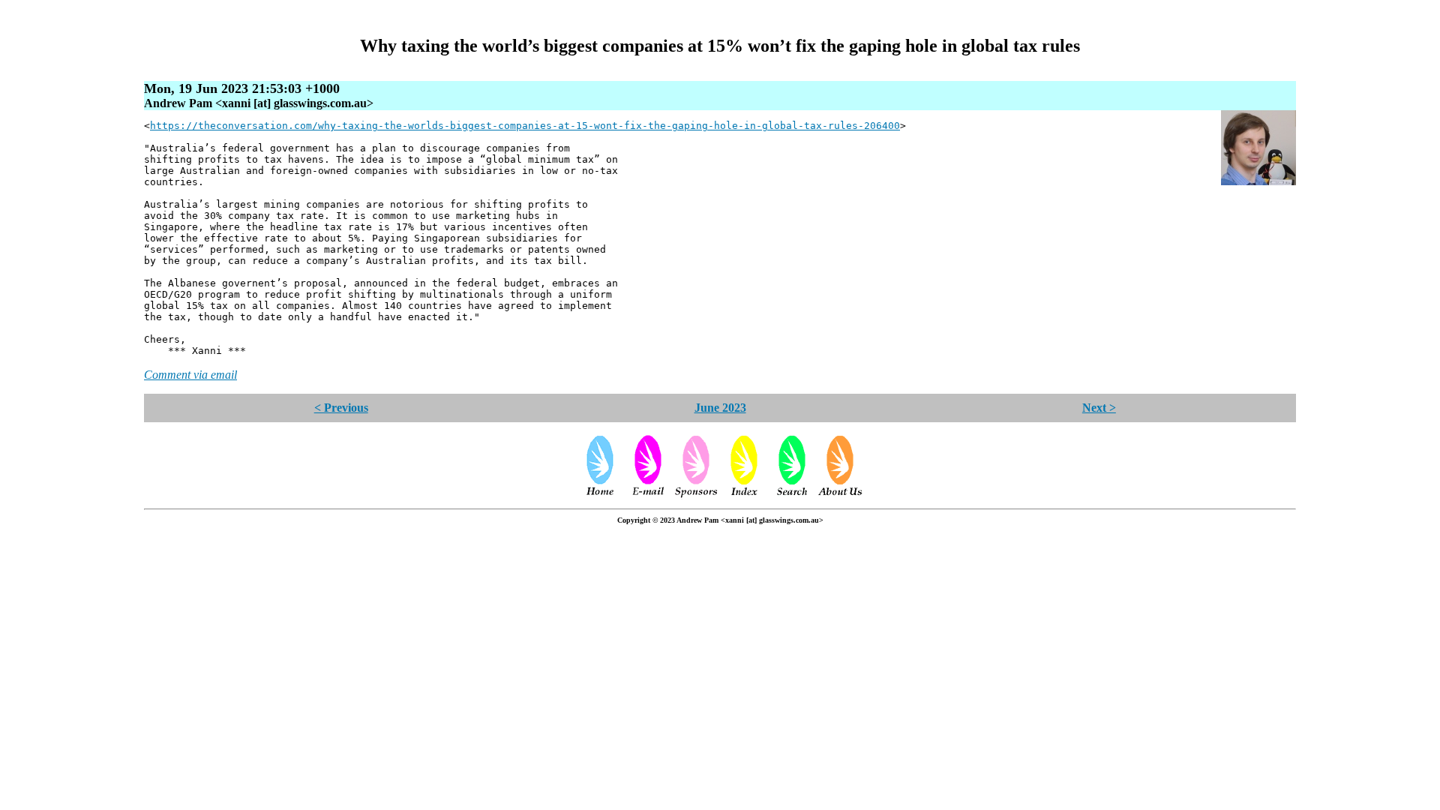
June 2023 (720, 407)
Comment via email (190, 374)
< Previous (341, 407)
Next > (1099, 407)
